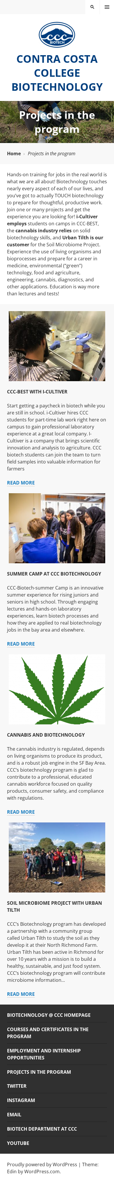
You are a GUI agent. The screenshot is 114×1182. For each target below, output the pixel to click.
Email (14, 1114)
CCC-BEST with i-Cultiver (37, 391)
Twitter (17, 1086)
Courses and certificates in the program (48, 1033)
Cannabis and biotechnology (46, 735)
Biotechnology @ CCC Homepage (49, 1015)
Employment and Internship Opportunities (44, 1054)
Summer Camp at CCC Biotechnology (54, 574)
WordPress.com (42, 1171)
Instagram (21, 1100)
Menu (107, 7)
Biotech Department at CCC (42, 1129)
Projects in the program (39, 1072)
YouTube (18, 1143)
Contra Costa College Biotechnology (57, 73)
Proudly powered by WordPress (42, 1164)
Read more (21, 483)
